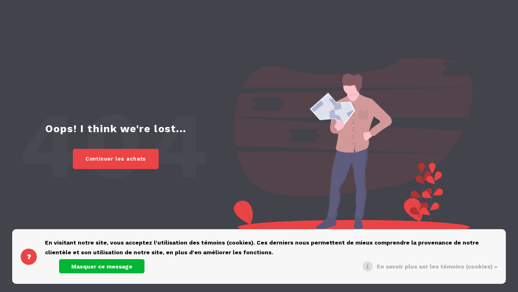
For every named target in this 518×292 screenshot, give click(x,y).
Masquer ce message (101, 266)
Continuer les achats (115, 159)
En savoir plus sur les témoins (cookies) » (437, 266)
